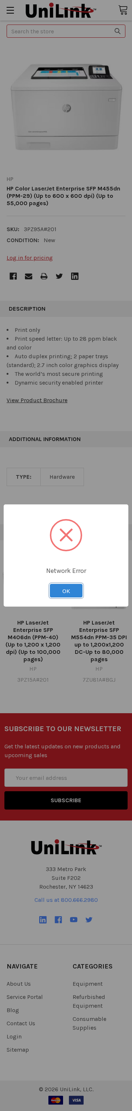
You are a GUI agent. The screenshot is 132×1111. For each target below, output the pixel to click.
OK (66, 591)
